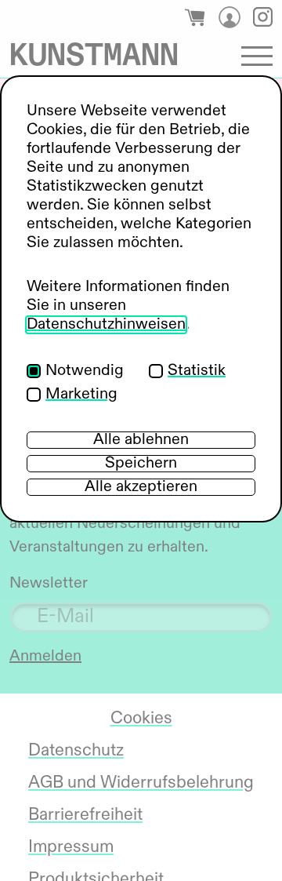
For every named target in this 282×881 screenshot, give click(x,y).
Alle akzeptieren (141, 487)
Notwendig (84, 371)
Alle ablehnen (141, 440)
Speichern (141, 463)
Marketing (81, 394)
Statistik (197, 371)
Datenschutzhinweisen (106, 325)
